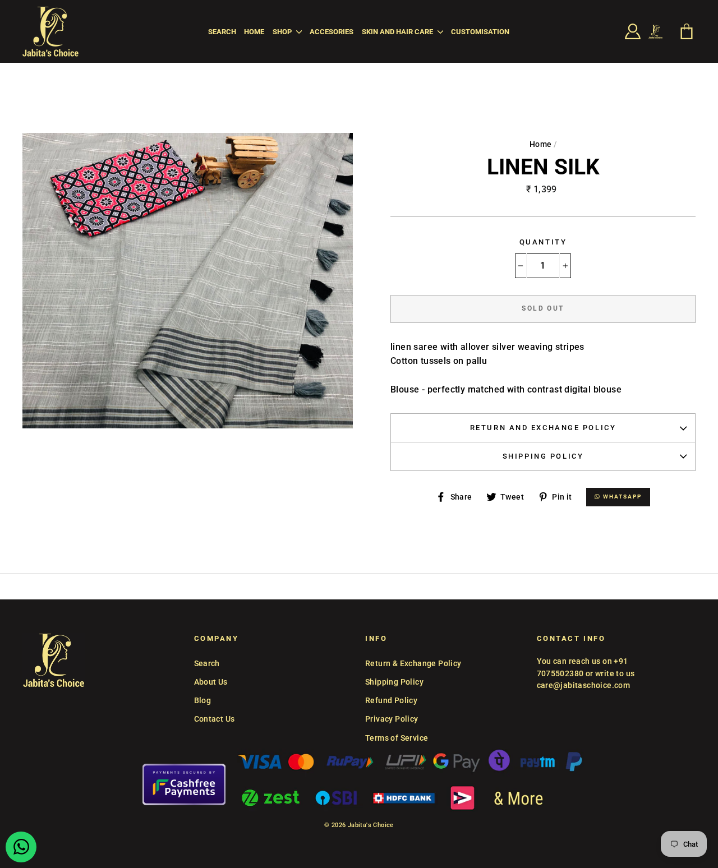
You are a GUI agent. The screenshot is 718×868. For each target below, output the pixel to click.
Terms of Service (396, 737)
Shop (283, 31)
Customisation (480, 31)
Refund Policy (391, 700)
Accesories (331, 31)
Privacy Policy (391, 718)
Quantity (543, 242)
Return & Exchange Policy (413, 663)
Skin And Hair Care (398, 31)
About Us (211, 681)
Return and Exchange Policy (543, 427)
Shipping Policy (543, 456)
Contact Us (214, 718)
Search (222, 31)
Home (254, 31)
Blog (202, 700)
